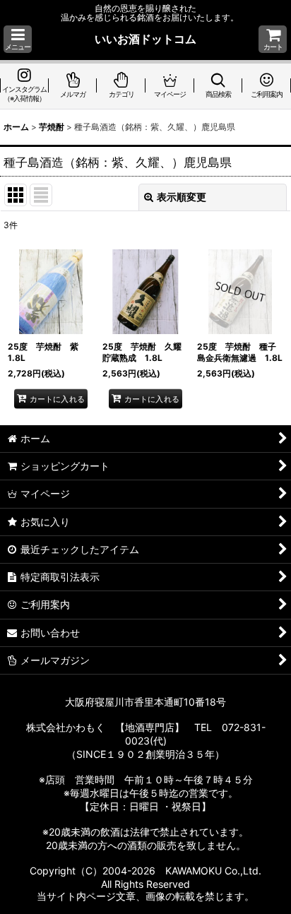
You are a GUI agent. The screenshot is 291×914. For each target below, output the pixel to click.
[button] (18, 39)
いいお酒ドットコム (145, 39)
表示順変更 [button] (181, 197)
